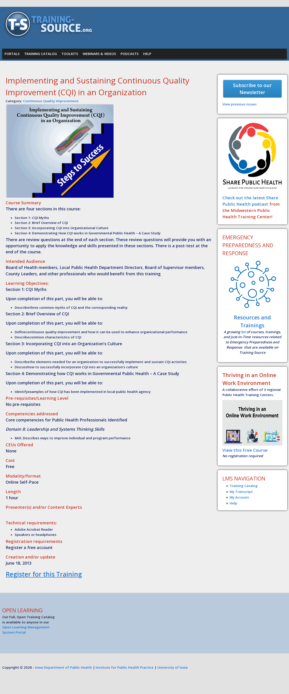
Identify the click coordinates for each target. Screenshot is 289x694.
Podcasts (130, 53)
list (243, 332)
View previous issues (239, 104)
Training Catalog (40, 53)
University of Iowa (172, 667)
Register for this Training (44, 574)
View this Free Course (245, 450)
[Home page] (48, 36)
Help (147, 53)
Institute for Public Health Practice (125, 667)
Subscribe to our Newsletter (252, 89)
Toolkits (69, 53)
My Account (239, 497)
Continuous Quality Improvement (51, 101)
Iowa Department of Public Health (63, 667)
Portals (12, 53)
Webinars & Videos (99, 53)
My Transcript (241, 491)
